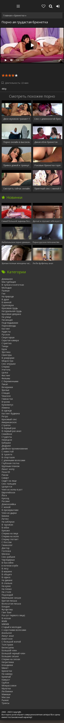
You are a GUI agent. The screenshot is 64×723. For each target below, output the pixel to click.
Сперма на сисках (11, 659)
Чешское (6, 395)
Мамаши (6, 694)
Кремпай (6, 676)
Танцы (5, 346)
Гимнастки (7, 398)
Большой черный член (13, 653)
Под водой (7, 594)
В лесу (5, 568)
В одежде (7, 410)
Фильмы (6, 378)
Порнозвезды (9, 325)
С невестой (8, 451)
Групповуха (8, 305)
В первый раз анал (11, 431)
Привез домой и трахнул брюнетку (16, 165)
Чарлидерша (8, 559)
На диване (7, 580)
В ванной (6, 302)
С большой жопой (11, 641)
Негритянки (8, 662)
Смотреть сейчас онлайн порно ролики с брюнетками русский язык (16, 188)
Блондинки (7, 665)
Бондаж (6, 606)
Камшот (6, 679)
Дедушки (6, 445)
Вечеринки (7, 387)
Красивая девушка (11, 314)
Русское (6, 334)
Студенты (7, 436)
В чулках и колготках (13, 284)
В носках (6, 618)
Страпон (6, 425)
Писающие (7, 319)
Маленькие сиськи (11, 597)
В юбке (5, 527)
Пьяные (6, 290)
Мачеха (6, 553)
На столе (6, 591)
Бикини (5, 515)
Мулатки (6, 688)
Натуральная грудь (12, 311)
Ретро (5, 416)
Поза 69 (6, 472)
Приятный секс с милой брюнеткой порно (47, 188)
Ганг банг (7, 612)
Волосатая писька (11, 603)
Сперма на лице (10, 533)
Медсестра (7, 360)
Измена (6, 407)
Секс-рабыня (8, 556)
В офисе (6, 577)
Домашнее (7, 278)
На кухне (6, 586)
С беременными (10, 381)
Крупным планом (10, 466)
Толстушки (7, 644)
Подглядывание (10, 322)
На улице (6, 316)
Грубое (5, 682)
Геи (3, 293)
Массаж (6, 697)
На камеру (7, 673)
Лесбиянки (7, 691)
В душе (5, 299)
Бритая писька (9, 600)
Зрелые (5, 390)
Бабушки (6, 442)
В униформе (8, 357)
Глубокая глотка (10, 463)
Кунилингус (7, 404)
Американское (9, 422)
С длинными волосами (13, 460)
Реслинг (6, 501)
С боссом (6, 542)
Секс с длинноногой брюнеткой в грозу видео (47, 118)
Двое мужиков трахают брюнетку (16, 118)
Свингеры (7, 354)
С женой (6, 507)
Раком (5, 474)
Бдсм (4, 349)
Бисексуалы (8, 647)
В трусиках (7, 524)
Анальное (7, 632)
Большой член (9, 650)
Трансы (5, 703)
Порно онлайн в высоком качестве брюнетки (16, 142)
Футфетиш (7, 609)
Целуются (7, 486)
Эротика (6, 352)
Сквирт (5, 477)
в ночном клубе (10, 565)
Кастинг (6, 328)
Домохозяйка (9, 504)
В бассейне (8, 562)
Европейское (8, 492)
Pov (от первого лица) (13, 615)
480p (4, 88)
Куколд (5, 498)
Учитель (6, 369)
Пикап (5, 384)
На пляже (7, 589)
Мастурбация (9, 281)
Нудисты (6, 331)
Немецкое (7, 439)
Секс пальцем (9, 483)
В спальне (7, 583)
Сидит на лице (9, 480)
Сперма (5, 366)
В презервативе (10, 510)
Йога (4, 495)
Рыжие (5, 700)
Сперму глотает (10, 539)
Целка (5, 372)
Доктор (5, 548)
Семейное (7, 433)
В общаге (7, 574)
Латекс (5, 518)
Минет (5, 667)
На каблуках (8, 521)
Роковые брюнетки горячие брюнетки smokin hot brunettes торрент (47, 165)
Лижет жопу (8, 469)
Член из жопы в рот (12, 489)
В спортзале (8, 457)
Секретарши (8, 337)
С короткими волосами (14, 629)
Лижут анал (8, 635)
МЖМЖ (5, 624)
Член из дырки (9, 512)
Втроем (6, 401)
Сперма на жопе (10, 536)
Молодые (7, 287)
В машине (7, 571)
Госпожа (6, 550)
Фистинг (6, 375)
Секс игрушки (9, 363)
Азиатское (7, 638)
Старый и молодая (11, 627)
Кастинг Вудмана (11, 413)
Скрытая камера (10, 340)
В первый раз (9, 428)
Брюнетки (7, 670)
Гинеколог (7, 545)
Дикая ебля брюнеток (46, 142)
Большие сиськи (10, 656)
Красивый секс (9, 419)
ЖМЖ (4, 621)
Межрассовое (9, 685)
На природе (8, 296)
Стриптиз (6, 343)
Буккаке (6, 530)
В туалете (7, 454)
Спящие (6, 393)
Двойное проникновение (15, 448)
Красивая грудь (10, 308)
